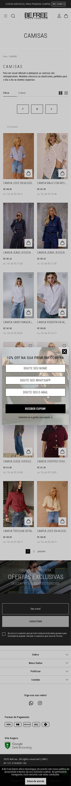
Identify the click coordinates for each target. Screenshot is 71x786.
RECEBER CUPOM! (35, 408)
